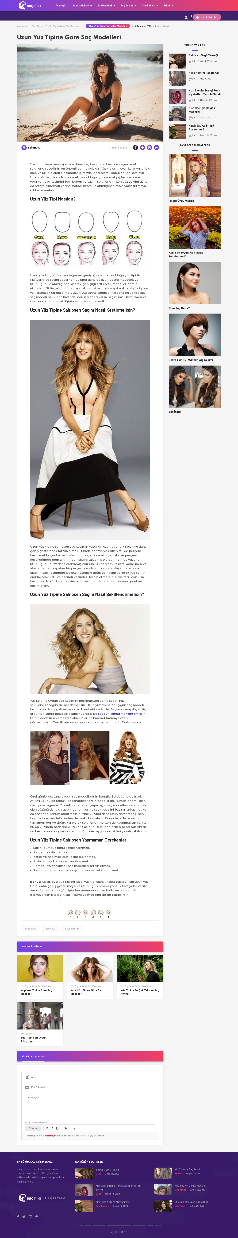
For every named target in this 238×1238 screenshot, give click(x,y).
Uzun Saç (180, 1206)
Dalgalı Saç (180, 1190)
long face (30, 928)
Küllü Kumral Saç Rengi (204, 73)
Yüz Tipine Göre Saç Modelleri (136, 986)
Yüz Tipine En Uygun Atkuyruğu (33, 1039)
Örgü (98, 1174)
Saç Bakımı (148, 5)
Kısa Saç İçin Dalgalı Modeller (202, 110)
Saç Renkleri (104, 5)
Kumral (178, 1173)
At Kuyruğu (26, 1033)
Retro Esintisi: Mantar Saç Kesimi (191, 360)
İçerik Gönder (209, 17)
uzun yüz (50, 928)
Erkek (167, 5)
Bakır (98, 1194)
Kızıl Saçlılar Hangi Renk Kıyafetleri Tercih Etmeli (205, 92)
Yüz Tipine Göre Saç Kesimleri (66, 26)
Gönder (33, 1128)
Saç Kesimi (127, 5)
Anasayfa (61, 5)
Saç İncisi (175, 411)
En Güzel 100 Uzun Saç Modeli (191, 1201)
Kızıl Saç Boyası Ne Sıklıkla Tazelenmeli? (186, 254)
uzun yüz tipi (72, 928)
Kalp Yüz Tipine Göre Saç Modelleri (36, 992)
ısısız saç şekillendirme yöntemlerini (118, 713)
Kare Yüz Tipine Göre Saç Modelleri (86, 992)
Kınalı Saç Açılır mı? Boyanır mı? (201, 127)
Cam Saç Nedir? (179, 308)
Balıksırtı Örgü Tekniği (203, 55)
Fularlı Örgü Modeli (181, 200)
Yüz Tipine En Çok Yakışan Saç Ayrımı (140, 992)
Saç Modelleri (80, 5)
